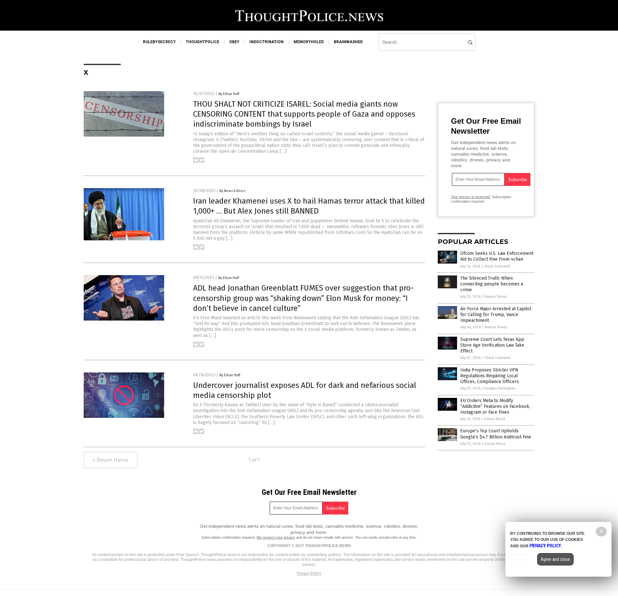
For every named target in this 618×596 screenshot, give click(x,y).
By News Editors (232, 191)
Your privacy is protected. (471, 197)
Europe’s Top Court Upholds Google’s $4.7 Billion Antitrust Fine (495, 433)
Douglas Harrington (499, 388)
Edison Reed (494, 419)
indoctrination (266, 42)
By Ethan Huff (229, 94)
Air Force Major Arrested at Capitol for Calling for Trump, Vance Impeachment (495, 314)
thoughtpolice (202, 42)
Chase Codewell (497, 266)
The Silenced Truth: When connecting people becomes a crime (491, 284)
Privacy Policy (309, 573)
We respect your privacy (276, 537)
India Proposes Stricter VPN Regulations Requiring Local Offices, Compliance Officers (489, 375)
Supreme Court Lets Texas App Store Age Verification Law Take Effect (492, 345)
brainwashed (348, 42)
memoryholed (309, 42)
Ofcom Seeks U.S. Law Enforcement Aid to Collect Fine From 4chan (496, 256)
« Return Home (110, 460)
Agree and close (555, 559)
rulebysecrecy (159, 42)
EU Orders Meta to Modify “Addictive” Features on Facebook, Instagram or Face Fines (495, 406)
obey (234, 42)
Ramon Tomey (495, 296)
